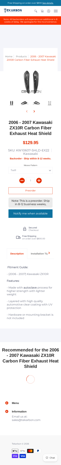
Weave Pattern (30, 165)
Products (21, 56)
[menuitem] (36, 11)
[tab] (17, 253)
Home (8, 56)
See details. (48, 3)
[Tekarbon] (12, 11)
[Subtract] (22, 180)
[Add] (39, 180)
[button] (36, 11)
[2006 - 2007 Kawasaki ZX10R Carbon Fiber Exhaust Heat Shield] (11, 103)
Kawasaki (30, 154)
